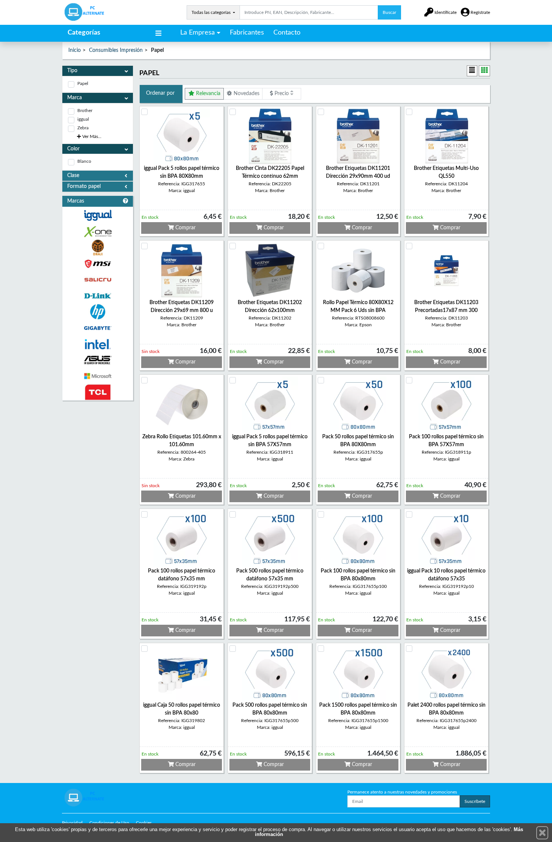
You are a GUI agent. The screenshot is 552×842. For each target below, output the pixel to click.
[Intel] (97, 344)
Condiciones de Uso (109, 823)
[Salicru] (97, 280)
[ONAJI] (97, 247)
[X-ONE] (97, 232)
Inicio (74, 50)
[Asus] (97, 360)
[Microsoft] (97, 376)
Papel (82, 83)
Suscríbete (475, 801)
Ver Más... (91, 136)
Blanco (84, 161)
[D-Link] (97, 296)
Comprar (185, 227)
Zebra (83, 128)
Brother (84, 110)
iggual (83, 119)
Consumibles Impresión (116, 50)
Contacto (286, 32)
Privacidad (72, 823)
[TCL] (97, 392)
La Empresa (197, 32)
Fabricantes (247, 32)
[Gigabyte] (97, 328)
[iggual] (97, 215)
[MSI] (97, 264)
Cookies (144, 823)
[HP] (97, 312)
